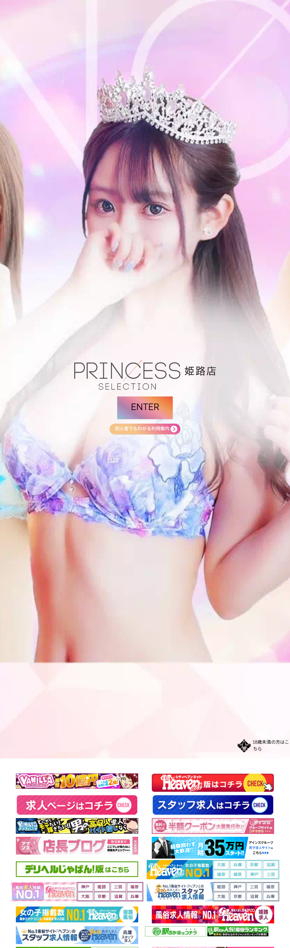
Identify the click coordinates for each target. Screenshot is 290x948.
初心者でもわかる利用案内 (142, 429)
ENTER (145, 407)
